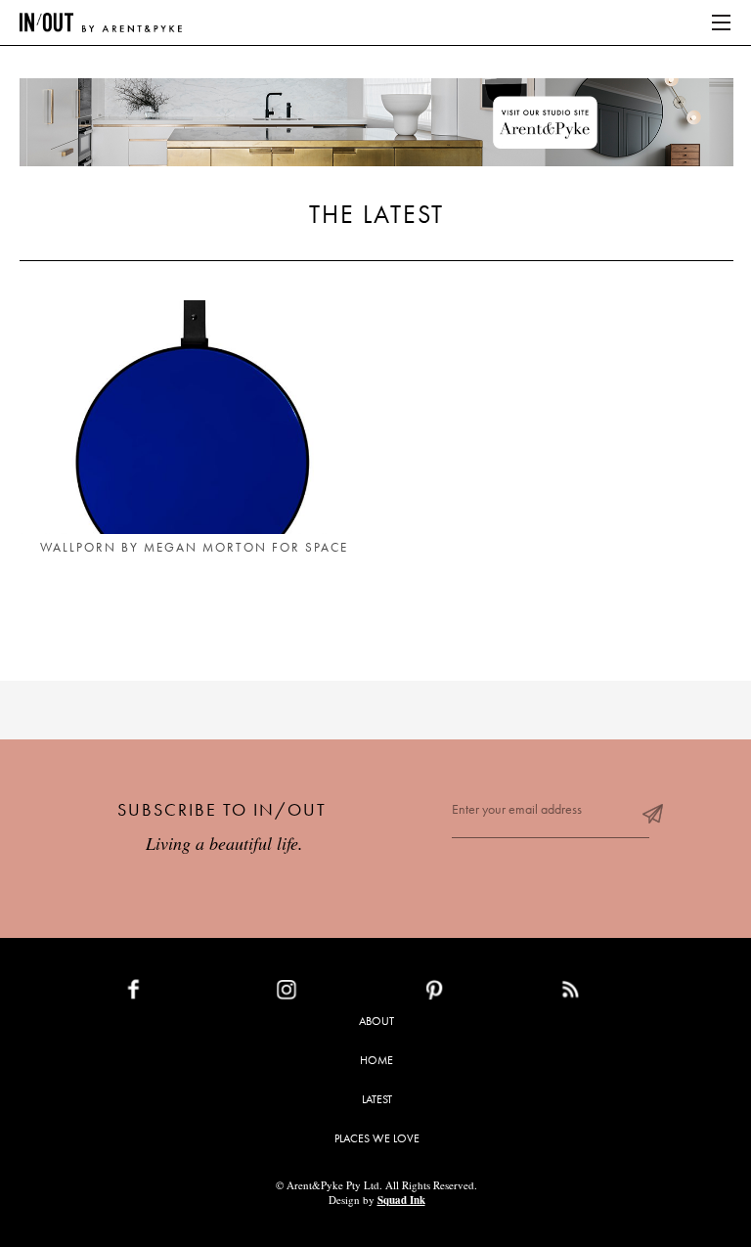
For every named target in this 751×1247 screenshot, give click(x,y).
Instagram (332, 994)
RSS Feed (610, 994)
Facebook (179, 994)
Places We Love (377, 1138)
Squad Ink (401, 1200)
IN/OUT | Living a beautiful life (101, 22)
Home (376, 1060)
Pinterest (477, 994)
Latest (377, 1099)
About (376, 1021)
